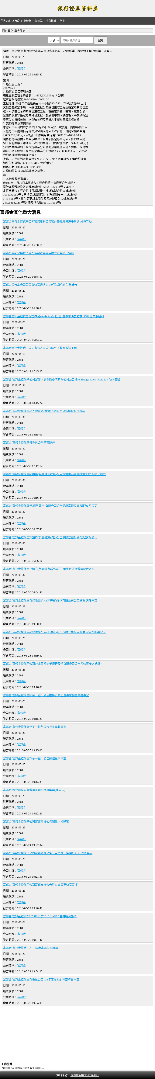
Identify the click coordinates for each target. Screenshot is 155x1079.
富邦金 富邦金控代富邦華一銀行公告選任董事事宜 (34, 758)
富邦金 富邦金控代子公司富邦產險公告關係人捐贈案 (36, 821)
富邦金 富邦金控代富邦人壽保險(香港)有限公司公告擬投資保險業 (44, 411)
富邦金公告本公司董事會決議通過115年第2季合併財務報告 (40, 284)
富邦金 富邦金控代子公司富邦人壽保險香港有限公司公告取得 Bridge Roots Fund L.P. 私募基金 (62, 379)
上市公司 (17, 20)
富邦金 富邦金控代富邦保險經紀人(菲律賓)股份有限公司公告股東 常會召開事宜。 (54, 632)
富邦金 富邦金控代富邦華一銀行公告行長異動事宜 (34, 726)
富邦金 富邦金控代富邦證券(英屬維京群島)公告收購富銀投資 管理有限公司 (50, 537)
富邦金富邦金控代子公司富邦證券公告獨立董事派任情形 (38, 253)
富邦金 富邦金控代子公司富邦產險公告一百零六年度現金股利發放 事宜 (47, 853)
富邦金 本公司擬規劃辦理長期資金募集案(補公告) (34, 790)
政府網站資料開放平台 (85, 1075)
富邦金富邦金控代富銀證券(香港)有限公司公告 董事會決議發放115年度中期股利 (53, 316)
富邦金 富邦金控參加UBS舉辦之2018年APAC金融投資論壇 (40, 916)
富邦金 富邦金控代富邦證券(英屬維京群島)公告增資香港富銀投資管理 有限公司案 (54, 474)
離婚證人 (19, 1068)
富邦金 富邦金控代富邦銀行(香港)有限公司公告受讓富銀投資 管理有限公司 (50, 505)
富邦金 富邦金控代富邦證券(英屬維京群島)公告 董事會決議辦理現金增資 (48, 569)
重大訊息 (6, 20)
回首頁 (6, 30)
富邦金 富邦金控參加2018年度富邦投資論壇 (30, 947)
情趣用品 (39, 1068)
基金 (62, 20)
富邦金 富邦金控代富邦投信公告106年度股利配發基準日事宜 (41, 979)
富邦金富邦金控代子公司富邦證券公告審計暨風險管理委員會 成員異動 (47, 221)
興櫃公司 (40, 20)
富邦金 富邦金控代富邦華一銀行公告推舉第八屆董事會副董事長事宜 (46, 695)
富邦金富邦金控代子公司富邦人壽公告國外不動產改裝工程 (40, 347)
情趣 (8, 1068)
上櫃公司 (28, 20)
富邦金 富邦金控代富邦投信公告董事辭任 (29, 442)
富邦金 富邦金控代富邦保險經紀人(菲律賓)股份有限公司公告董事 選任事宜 (50, 600)
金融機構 (51, 20)
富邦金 (21, 68)
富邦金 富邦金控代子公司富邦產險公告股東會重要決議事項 (40, 884)
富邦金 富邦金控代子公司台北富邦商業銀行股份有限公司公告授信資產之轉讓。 (53, 663)
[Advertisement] (77, 1034)
